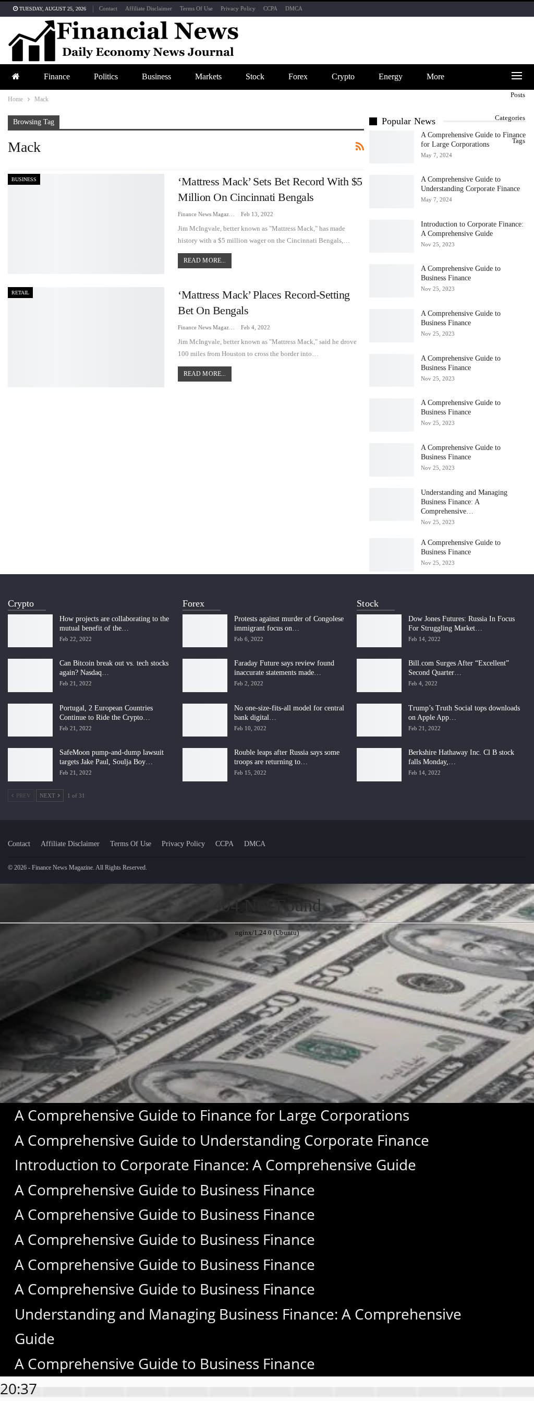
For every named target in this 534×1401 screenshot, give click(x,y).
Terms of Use (196, 8)
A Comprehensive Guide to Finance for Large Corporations (212, 1115)
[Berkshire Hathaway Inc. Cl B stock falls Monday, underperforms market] (379, 764)
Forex (298, 76)
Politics (106, 76)
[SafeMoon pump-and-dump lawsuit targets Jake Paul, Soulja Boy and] (30, 764)
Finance (57, 76)
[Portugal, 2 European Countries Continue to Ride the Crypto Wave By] (30, 720)
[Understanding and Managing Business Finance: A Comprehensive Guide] (391, 504)
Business (156, 76)
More (435, 76)
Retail (20, 292)
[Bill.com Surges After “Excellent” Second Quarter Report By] (379, 675)
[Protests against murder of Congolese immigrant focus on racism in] (205, 631)
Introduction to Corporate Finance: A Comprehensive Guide (215, 1164)
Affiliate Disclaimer (148, 8)
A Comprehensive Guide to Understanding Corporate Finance (222, 1140)
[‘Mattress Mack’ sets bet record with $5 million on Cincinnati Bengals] (86, 224)
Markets (208, 76)
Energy (391, 76)
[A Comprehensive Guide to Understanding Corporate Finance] (391, 191)
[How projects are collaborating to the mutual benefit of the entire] (30, 631)
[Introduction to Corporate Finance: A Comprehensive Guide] (391, 236)
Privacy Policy (238, 8)
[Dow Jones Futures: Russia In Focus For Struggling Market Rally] (379, 631)
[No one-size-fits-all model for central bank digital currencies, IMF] (205, 720)
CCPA (270, 8)
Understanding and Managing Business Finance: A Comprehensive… (464, 502)
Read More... (205, 260)
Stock (255, 76)
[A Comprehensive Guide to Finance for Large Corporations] (391, 147)
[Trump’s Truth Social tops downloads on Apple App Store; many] (379, 720)
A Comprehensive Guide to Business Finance (165, 1190)
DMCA (293, 8)
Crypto (343, 76)
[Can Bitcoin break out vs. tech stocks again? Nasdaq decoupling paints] (30, 675)
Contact (108, 8)
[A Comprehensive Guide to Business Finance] (391, 281)
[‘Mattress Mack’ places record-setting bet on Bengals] (86, 337)
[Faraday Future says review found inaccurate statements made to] (205, 675)
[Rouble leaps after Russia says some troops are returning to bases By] (205, 764)
